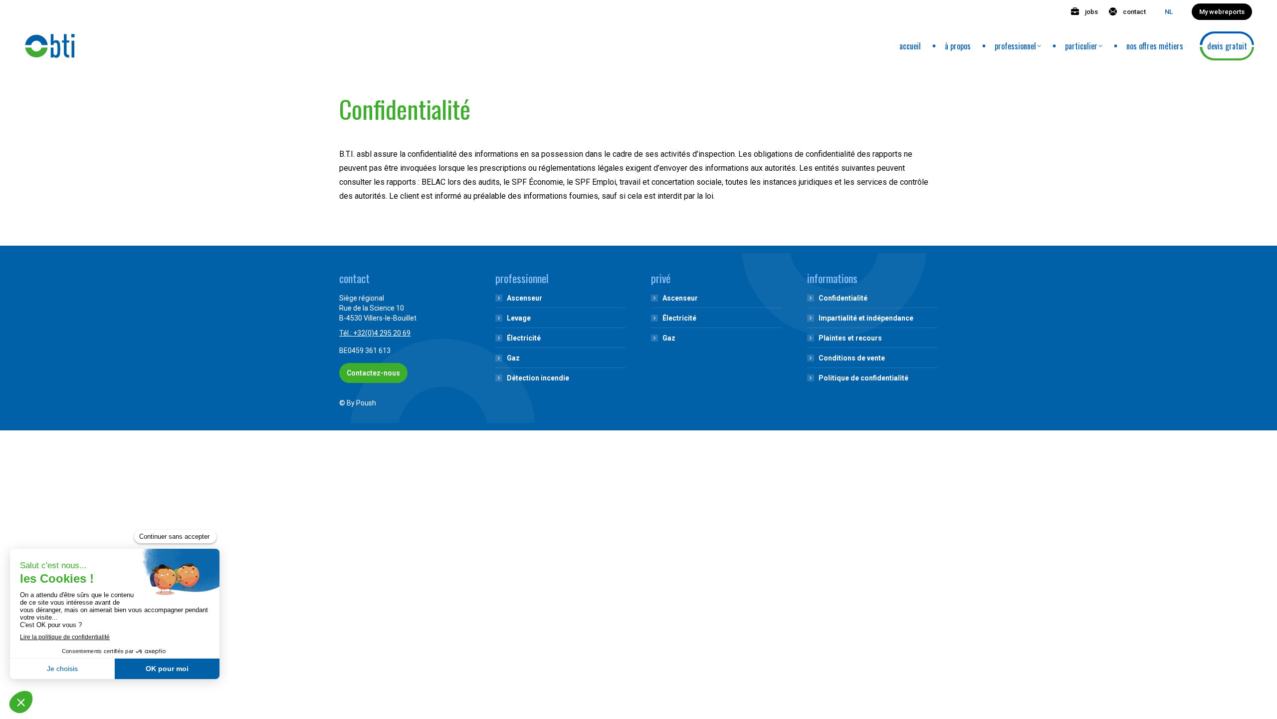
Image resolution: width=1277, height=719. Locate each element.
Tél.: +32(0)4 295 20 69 (375, 333)
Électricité (524, 338)
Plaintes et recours (850, 338)
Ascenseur (524, 298)
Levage (519, 318)
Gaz (513, 358)
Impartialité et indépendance (866, 318)
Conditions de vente (852, 358)
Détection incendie (538, 378)
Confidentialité (843, 298)
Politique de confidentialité (863, 378)
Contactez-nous (373, 373)
